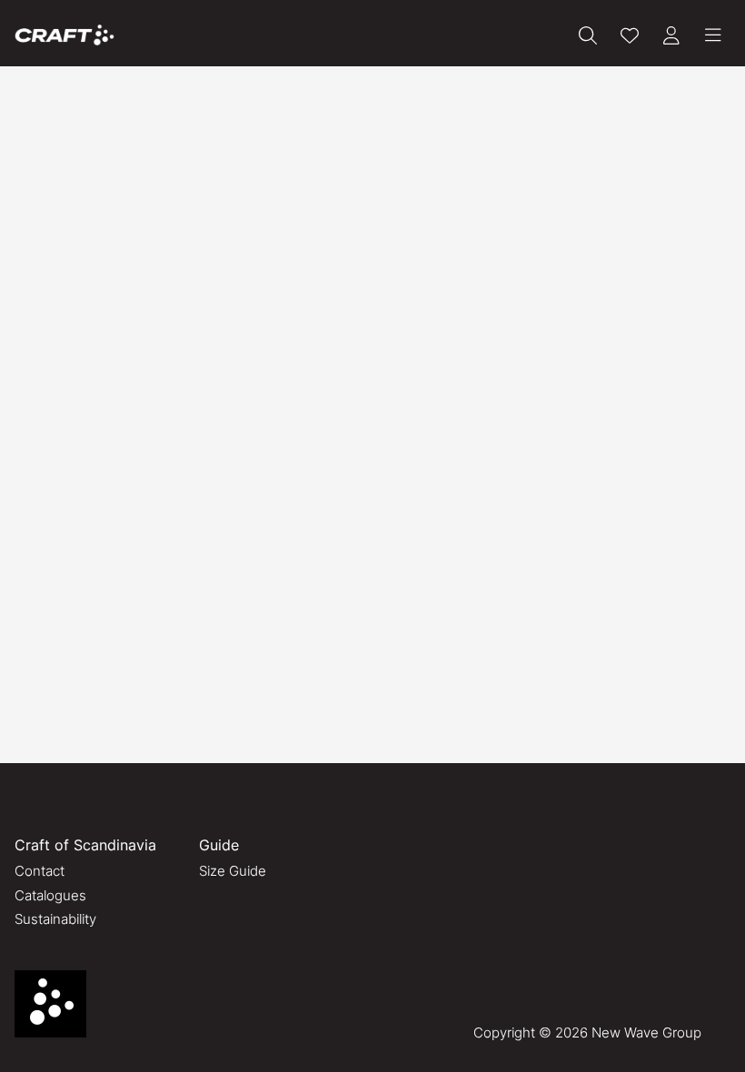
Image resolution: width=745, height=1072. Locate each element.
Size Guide (232, 870)
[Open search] (588, 35)
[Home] (64, 35)
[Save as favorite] (629, 35)
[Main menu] (713, 35)
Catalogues (50, 895)
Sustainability (55, 919)
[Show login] (671, 35)
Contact (40, 870)
